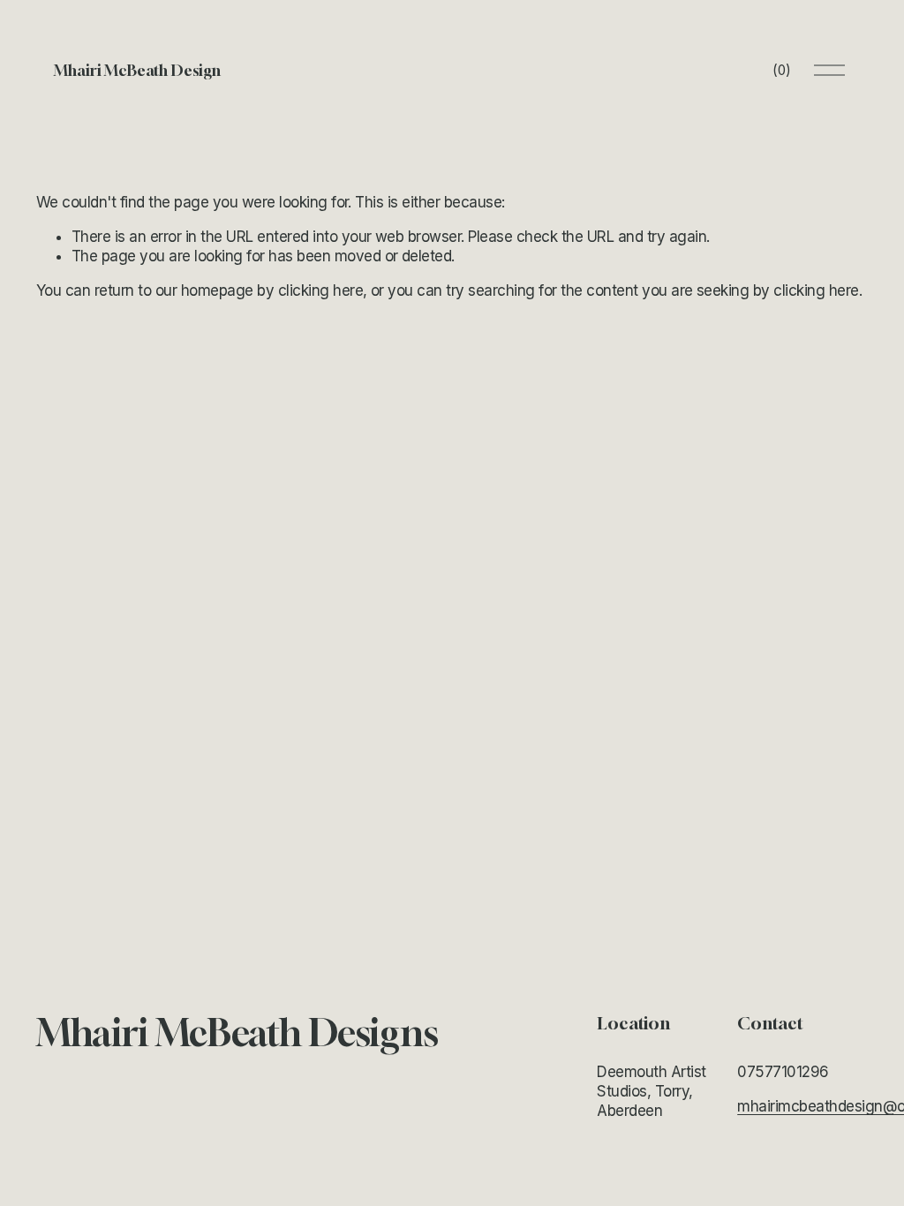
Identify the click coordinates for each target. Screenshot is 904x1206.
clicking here (320, 290)
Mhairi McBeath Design (137, 70)
